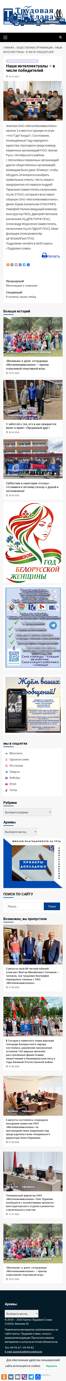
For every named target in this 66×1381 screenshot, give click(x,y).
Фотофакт (12, 474)
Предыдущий (21, 283)
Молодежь (28, 410)
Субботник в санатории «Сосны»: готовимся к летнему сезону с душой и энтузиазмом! (32, 487)
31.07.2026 (14, 1214)
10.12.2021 (14, 76)
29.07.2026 (14, 373)
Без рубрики (13, 1032)
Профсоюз (46, 470)
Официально (28, 1111)
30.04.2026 (14, 432)
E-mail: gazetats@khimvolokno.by (23, 1351)
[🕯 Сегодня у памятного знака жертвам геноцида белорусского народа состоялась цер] (33, 1016)
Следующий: (21, 294)
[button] (6, 37)
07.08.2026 (14, 987)
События (26, 960)
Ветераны (12, 960)
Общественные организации (22, 61)
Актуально (12, 352)
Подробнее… (44, 1374)
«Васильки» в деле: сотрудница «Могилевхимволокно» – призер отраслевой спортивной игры (27, 364)
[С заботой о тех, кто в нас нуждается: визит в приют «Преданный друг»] (33, 400)
